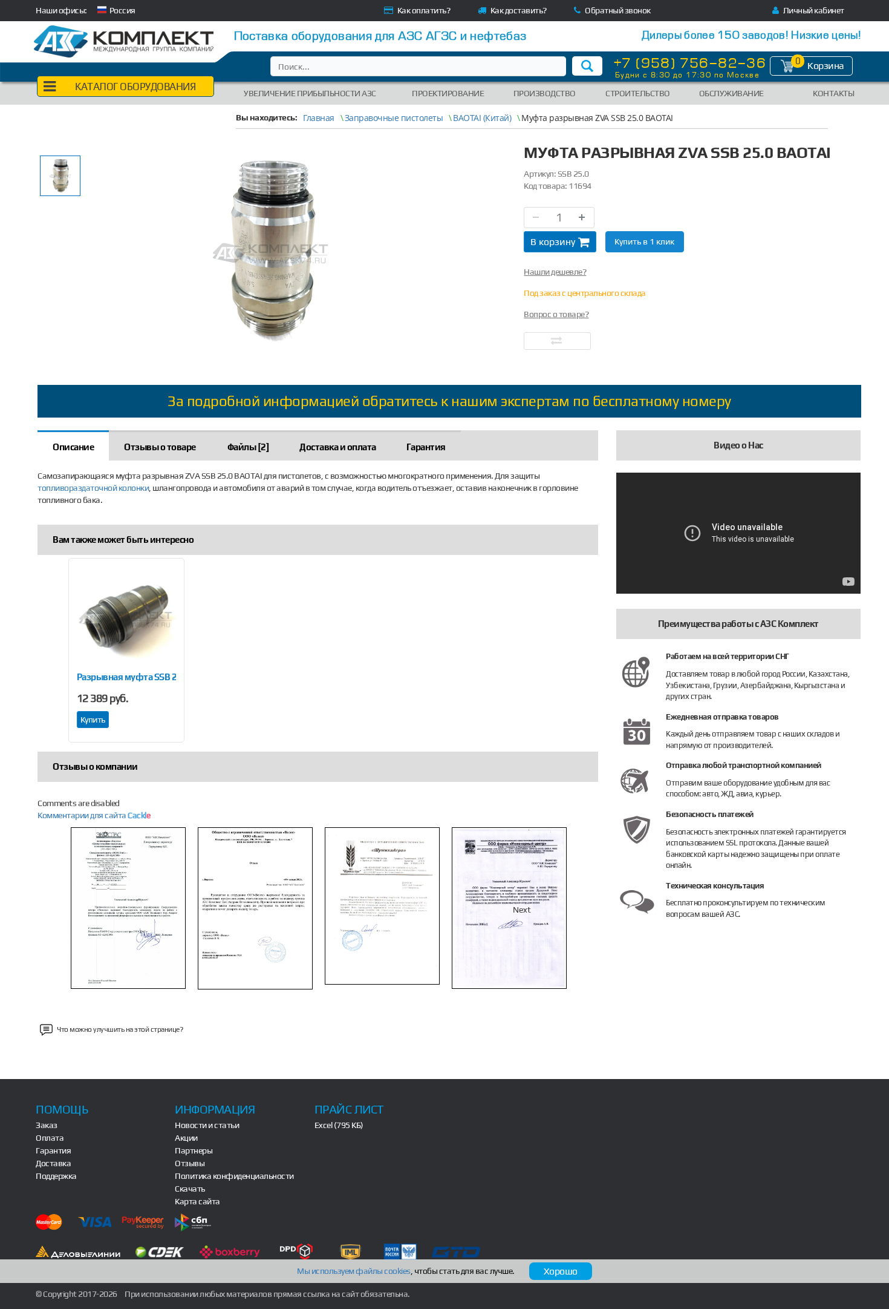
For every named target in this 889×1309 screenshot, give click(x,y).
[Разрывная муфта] (126, 618)
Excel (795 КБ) (338, 1125)
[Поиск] (587, 66)
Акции (186, 1138)
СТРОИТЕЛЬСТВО (637, 93)
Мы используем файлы (354, 1271)
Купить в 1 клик (644, 241)
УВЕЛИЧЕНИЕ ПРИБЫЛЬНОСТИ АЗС (310, 93)
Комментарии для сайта (93, 815)
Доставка (53, 1163)
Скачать (190, 1188)
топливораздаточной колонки (93, 488)
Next (522, 909)
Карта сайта (197, 1201)
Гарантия (53, 1150)
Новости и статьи (207, 1125)
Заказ (46, 1125)
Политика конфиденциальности (234, 1176)
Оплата (49, 1138)
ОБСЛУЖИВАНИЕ (731, 93)
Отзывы (189, 1163)
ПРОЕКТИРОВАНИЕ (448, 93)
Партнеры (193, 1150)
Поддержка (56, 1176)
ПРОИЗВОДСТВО (544, 93)
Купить (92, 719)
